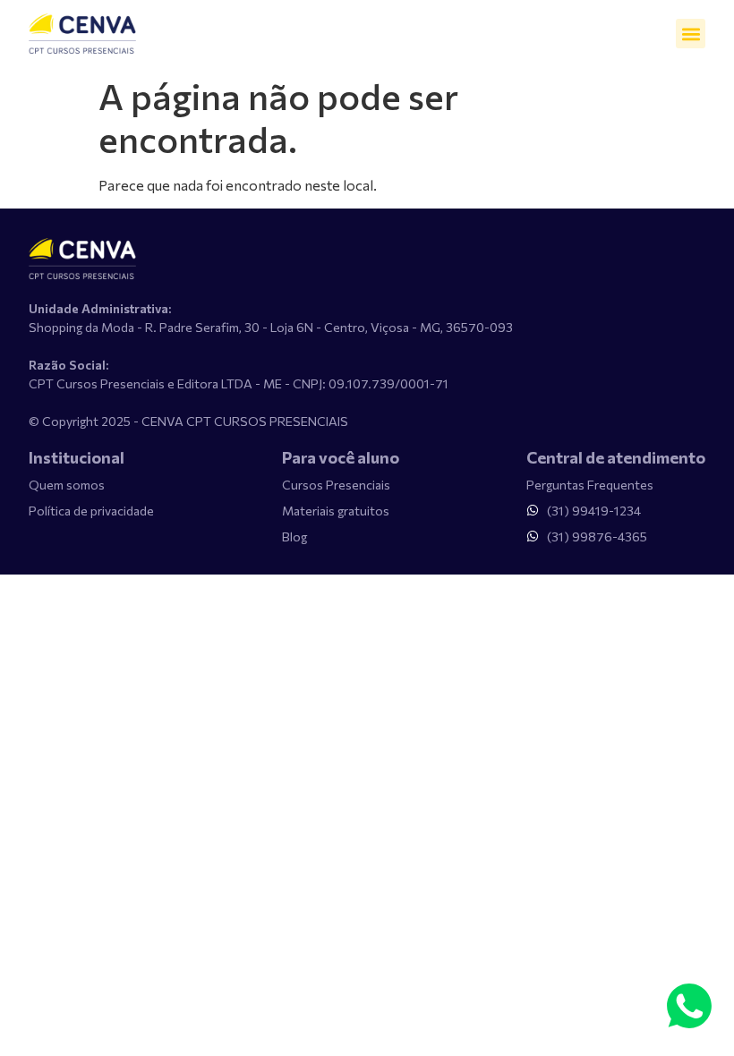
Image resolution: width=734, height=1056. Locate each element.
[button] (690, 33)
